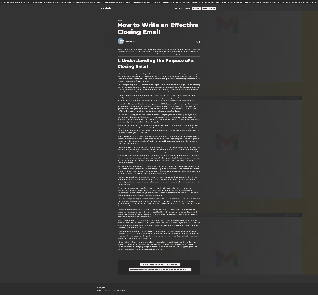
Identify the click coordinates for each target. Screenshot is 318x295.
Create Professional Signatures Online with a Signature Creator (159, 270)
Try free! (196, 8)
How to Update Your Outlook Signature (159, 264)
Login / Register (209, 8)
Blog (180, 8)
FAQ (176, 8)
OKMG (125, 290)
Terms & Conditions (112, 290)
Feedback (187, 8)
